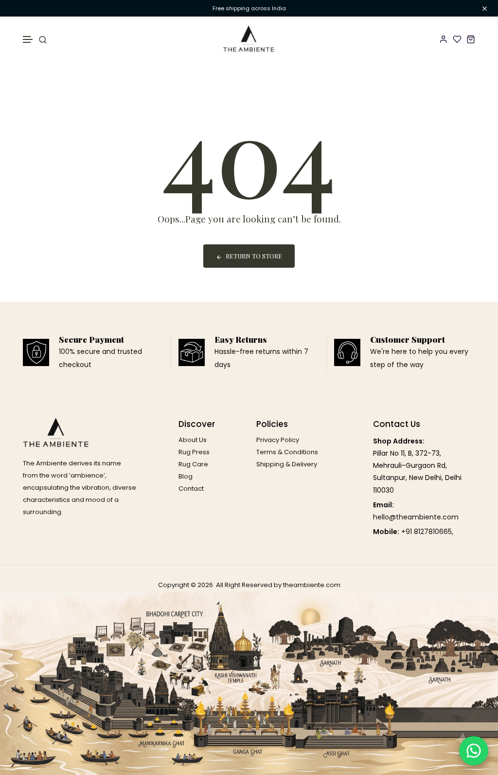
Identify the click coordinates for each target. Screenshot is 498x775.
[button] (28, 39)
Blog (185, 476)
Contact (191, 488)
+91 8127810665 (426, 531)
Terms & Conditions (287, 452)
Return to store (254, 256)
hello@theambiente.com (416, 517)
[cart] (470, 39)
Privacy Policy (277, 439)
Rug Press (194, 452)
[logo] (249, 39)
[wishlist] (457, 39)
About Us (192, 439)
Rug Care (193, 464)
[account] (443, 39)
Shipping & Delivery (286, 464)
